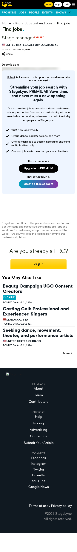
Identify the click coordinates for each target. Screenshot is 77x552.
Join (66, 4)
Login (58, 4)
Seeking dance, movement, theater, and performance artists (38, 333)
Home (6, 23)
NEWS (48, 4)
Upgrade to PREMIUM (38, 168)
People (34, 12)
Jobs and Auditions (39, 23)
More (66, 353)
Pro (17, 23)
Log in (38, 264)
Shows (61, 12)
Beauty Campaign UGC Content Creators (38, 288)
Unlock (11, 77)
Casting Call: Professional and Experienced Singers (36, 311)
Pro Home (9, 12)
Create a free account (38, 184)
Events (47, 12)
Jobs (22, 12)
